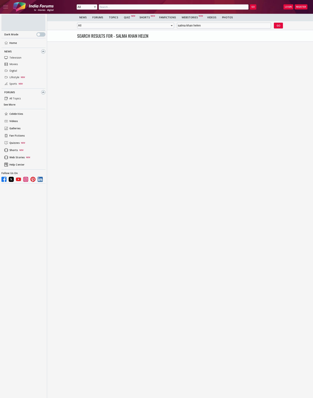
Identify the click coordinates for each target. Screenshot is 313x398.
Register (301, 6)
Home (13, 43)
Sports (13, 83)
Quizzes (14, 143)
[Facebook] (4, 179)
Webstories (190, 17)
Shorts (13, 150)
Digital (13, 70)
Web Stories (17, 157)
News (8, 51)
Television (15, 57)
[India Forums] (33, 7)
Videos (13, 121)
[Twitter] (11, 179)
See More (9, 104)
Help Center (16, 164)
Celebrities (16, 114)
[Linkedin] (40, 179)
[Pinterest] (33, 179)
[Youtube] (18, 179)
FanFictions (167, 17)
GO (253, 6)
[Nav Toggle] (5, 7)
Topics (113, 17)
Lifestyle (14, 77)
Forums (9, 92)
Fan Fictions (17, 135)
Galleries (14, 128)
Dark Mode (11, 34)
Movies (13, 64)
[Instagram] (25, 179)
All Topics (15, 98)
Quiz (127, 17)
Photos (227, 17)
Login (288, 6)
